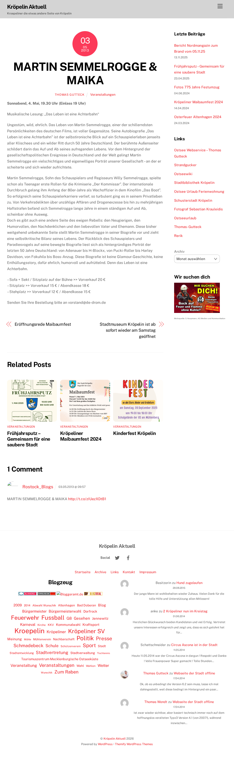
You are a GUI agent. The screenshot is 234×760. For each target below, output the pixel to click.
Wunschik (46, 672)
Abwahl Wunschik (44, 605)
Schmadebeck (28, 645)
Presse (104, 638)
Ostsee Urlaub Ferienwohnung (199, 191)
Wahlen (91, 666)
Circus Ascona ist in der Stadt (194, 645)
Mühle (27, 639)
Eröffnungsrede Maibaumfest (43, 324)
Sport (89, 645)
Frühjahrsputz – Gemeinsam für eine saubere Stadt (28, 439)
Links (115, 572)
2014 (27, 605)
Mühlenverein (42, 639)
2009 (17, 605)
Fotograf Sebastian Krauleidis (198, 209)
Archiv (179, 251)
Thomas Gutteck (70, 94)
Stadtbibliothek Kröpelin (194, 183)
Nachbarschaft (63, 639)
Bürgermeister (34, 611)
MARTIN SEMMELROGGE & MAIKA (85, 73)
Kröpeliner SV (86, 631)
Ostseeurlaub (185, 218)
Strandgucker (185, 165)
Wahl (80, 666)
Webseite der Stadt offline (194, 673)
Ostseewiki (183, 174)
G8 (69, 618)
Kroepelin (29, 631)
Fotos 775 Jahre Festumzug (196, 87)
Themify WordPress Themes (134, 744)
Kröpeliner (56, 632)
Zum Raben (66, 671)
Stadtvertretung (52, 652)
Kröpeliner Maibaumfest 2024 (80, 436)
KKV (51, 625)
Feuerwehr (25, 618)
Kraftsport (90, 625)
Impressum (147, 572)
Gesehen (82, 618)
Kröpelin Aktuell (115, 738)
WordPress (105, 744)
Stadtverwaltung (82, 653)
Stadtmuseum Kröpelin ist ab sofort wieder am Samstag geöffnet (128, 330)
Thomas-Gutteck (188, 227)
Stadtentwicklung (22, 653)
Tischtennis (103, 653)
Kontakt (129, 572)
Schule (51, 645)
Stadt (102, 646)
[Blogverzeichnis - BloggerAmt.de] (70, 594)
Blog (102, 605)
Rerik (178, 236)
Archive (100, 572)
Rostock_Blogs (37, 486)
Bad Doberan (86, 605)
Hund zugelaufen (189, 583)
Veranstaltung (24, 665)
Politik (85, 638)
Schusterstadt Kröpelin (193, 200)
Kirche (41, 625)
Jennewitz (100, 618)
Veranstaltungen (102, 94)
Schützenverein (71, 646)
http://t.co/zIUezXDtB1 (87, 499)
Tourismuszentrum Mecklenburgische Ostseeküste (59, 659)
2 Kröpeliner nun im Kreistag (185, 611)
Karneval (27, 624)
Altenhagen (66, 605)
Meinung (14, 639)
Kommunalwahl (68, 625)
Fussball (52, 618)
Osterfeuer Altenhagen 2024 (197, 117)
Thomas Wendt (155, 702)
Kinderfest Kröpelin (134, 433)
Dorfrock (90, 611)
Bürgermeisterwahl (65, 611)
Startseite (82, 572)
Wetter (103, 665)
